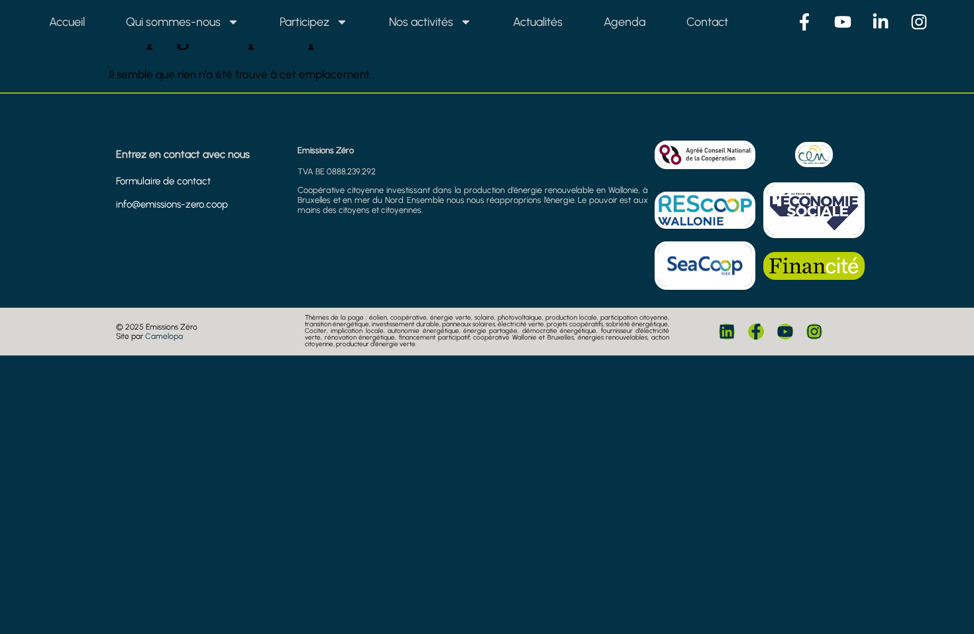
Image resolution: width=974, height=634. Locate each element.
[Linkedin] (727, 332)
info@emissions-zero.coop (172, 204)
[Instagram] (814, 332)
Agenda (624, 22)
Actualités (538, 22)
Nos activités (421, 22)
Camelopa (164, 336)
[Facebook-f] (756, 332)
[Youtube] (785, 332)
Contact (707, 22)
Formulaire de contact (163, 181)
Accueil (67, 22)
